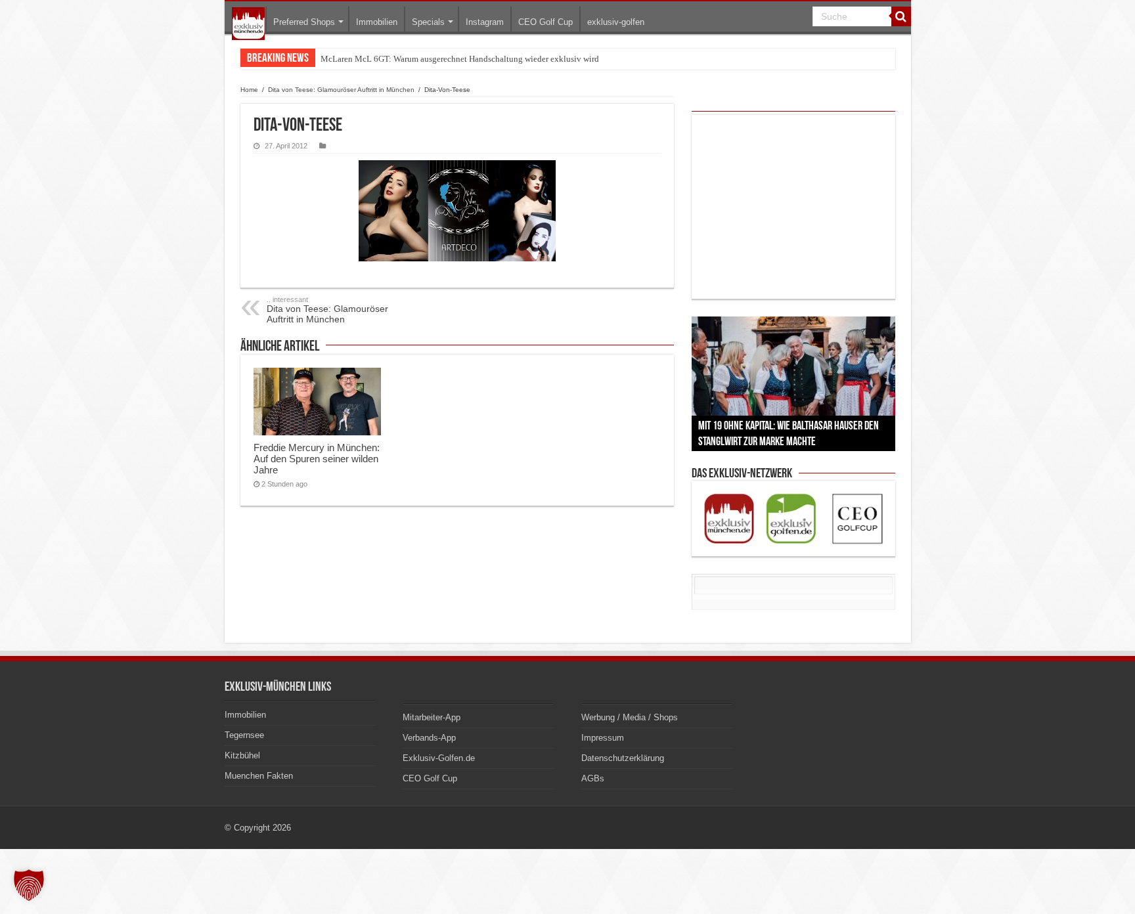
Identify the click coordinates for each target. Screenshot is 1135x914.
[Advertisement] (793, 207)
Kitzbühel (242, 755)
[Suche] (901, 16)
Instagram (485, 22)
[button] (29, 885)
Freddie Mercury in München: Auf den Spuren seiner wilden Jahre (317, 458)
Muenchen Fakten (259, 776)
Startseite (248, 24)
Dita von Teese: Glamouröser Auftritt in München (341, 89)
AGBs (592, 778)
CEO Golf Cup (545, 22)
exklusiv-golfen (615, 22)
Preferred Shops (304, 22)
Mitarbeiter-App (431, 717)
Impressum (602, 738)
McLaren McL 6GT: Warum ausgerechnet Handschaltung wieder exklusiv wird (460, 59)
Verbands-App (429, 738)
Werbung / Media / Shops (629, 717)
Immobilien (376, 22)
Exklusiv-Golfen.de (439, 758)
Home (249, 89)
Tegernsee (244, 735)
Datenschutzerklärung (622, 758)
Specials (428, 22)
